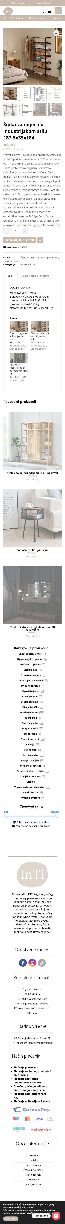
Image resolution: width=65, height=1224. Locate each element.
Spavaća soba (28, 264)
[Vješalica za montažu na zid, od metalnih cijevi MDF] (19, 358)
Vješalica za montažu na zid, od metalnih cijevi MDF (19, 369)
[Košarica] (49, 11)
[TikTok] (42, 963)
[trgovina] (8, 11)
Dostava (33, 1155)
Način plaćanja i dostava (35, 275)
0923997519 (34, 989)
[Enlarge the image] (56, 33)
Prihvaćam (10, 1219)
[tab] (10, 275)
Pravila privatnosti (33, 1169)
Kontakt (33, 1160)
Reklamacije (33, 1179)
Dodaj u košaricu (22, 240)
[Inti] (4, 18)
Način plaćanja (33, 1164)
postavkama (50, 1213)
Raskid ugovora (33, 1174)
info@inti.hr (34, 994)
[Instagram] (32, 963)
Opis (9, 275)
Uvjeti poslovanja (33, 1184)
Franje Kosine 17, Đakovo (34, 1003)
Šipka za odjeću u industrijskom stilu (39, 257)
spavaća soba (10, 260)
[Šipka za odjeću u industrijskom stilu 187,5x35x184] (19, 326)
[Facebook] (23, 963)
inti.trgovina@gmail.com (34, 998)
